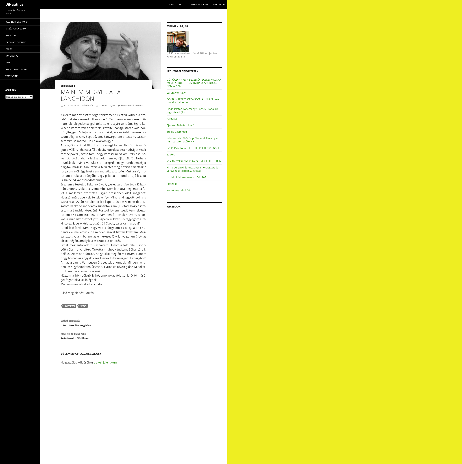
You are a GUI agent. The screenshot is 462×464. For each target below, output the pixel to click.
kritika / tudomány (15, 42)
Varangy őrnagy (176, 92)
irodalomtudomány (16, 69)
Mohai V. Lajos (107, 105)
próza (83, 305)
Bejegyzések (68, 85)
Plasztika (172, 183)
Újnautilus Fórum (198, 4)
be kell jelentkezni (105, 362)
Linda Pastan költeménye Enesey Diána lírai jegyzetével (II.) (193, 110)
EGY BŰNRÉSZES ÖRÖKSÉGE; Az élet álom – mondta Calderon (193, 100)
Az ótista (172, 118)
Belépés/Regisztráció (16, 21)
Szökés (171, 154)
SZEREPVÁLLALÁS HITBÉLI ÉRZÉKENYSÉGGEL (193, 148)
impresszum (219, 4)
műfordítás (11, 55)
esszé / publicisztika (15, 28)
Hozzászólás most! (132, 105)
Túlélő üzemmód (177, 131)
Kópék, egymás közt (178, 190)
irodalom (69, 305)
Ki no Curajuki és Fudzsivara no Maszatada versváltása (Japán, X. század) (193, 169)
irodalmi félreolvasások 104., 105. (187, 177)
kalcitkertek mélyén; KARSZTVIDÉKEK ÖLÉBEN (194, 161)
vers (7, 62)
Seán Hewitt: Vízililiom (75, 336)
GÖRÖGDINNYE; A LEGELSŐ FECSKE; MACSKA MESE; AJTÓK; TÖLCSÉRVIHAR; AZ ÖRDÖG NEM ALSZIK (194, 83)
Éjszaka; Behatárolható (180, 125)
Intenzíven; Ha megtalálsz (77, 323)
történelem (11, 76)
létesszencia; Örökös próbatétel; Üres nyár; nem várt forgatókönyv (193, 139)
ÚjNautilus (14, 4)
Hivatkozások (176, 4)
